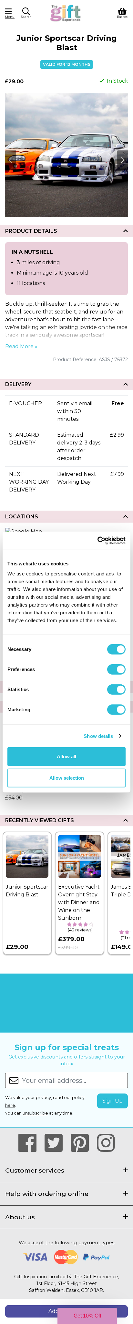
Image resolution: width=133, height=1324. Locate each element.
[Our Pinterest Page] (82, 1143)
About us (20, 1217)
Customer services (34, 1170)
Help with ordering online (46, 1194)
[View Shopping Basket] (122, 12)
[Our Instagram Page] (106, 1143)
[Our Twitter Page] (56, 1143)
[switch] (116, 669)
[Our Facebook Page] (30, 1143)
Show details (98, 736)
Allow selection (66, 777)
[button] (26, 13)
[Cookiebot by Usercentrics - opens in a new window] (97, 541)
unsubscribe (35, 1113)
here (10, 1105)
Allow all (66, 756)
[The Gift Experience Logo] (65, 12)
